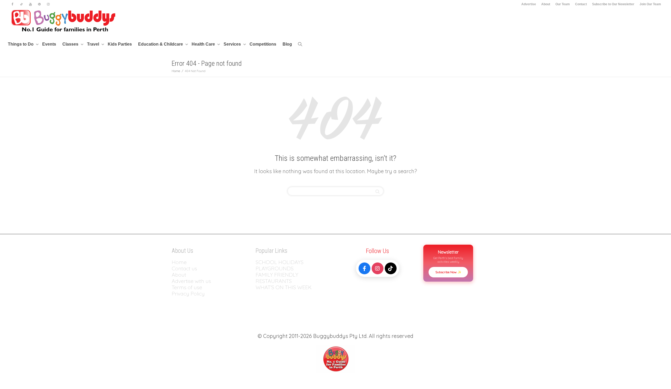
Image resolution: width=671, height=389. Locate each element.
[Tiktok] (21, 4)
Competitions (263, 44)
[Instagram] (48, 4)
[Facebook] (12, 4)
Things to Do (21, 44)
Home (179, 262)
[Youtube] (30, 4)
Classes (70, 44)
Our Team (562, 4)
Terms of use (187, 287)
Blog (287, 44)
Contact (581, 4)
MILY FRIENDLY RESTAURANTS (277, 277)
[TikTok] (391, 268)
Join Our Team (650, 4)
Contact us (184, 268)
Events (49, 44)
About (545, 4)
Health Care (204, 44)
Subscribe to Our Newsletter (613, 4)
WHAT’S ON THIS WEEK (284, 287)
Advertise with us (191, 281)
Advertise (528, 4)
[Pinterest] (39, 4)
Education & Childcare (161, 44)
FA (259, 274)
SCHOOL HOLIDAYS (280, 262)
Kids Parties (120, 44)
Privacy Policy (189, 293)
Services (233, 44)
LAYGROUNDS (276, 268)
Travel (93, 44)
